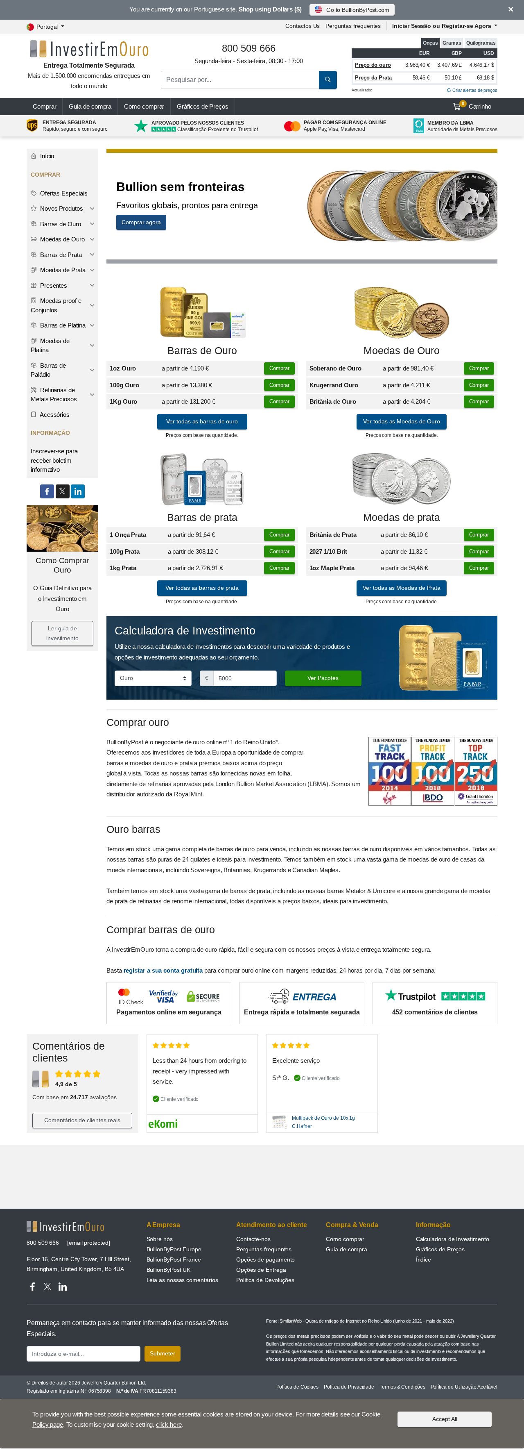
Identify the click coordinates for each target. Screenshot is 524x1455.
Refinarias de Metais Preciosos (54, 394)
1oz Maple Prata (332, 567)
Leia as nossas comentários (182, 1280)
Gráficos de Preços (440, 1249)
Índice (423, 1259)
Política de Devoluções (265, 1280)
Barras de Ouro (202, 350)
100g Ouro (124, 385)
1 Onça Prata (128, 534)
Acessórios (54, 414)
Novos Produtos (60, 208)
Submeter (162, 1353)
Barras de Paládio (48, 370)
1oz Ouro (123, 368)
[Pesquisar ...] (328, 80)
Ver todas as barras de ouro (202, 421)
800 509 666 (43, 1242)
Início (46, 155)
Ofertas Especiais (63, 193)
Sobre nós (160, 1239)
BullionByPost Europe (174, 1249)
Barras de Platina (62, 325)
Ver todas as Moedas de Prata (401, 587)
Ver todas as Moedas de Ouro (401, 421)
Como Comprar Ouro (62, 565)
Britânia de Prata (333, 534)
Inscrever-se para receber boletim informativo (54, 460)
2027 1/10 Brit (328, 551)
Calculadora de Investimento (452, 1239)
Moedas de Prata (62, 269)
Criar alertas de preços (474, 90)
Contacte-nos (253, 1239)
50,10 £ (453, 78)
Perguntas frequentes (353, 26)
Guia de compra (90, 106)
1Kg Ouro (123, 401)
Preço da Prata (373, 78)
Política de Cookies (297, 1387)
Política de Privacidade (349, 1387)
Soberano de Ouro (335, 368)
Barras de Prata (60, 254)
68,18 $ (485, 78)
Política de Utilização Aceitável (464, 1387)
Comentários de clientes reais (82, 1120)
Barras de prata (202, 517)
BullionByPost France (174, 1259)
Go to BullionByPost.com (357, 10)
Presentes (52, 285)
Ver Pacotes (323, 678)
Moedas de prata (401, 517)
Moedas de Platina (50, 345)
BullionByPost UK (169, 1269)
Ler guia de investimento (62, 633)
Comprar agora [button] (141, 222)
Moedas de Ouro (402, 350)
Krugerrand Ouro (334, 385)
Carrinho (476, 105)
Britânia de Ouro (333, 401)
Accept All (444, 1419)
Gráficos (202, 106)
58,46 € (421, 78)
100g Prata (125, 551)
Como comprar (144, 106)
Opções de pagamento (265, 1259)
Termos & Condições (402, 1387)
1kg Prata (123, 567)
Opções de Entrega (261, 1269)
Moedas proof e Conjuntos (56, 305)
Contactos (302, 26)
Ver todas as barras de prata (202, 587)
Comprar (44, 106)
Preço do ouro (373, 65)
